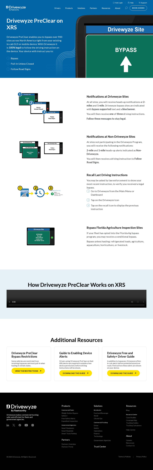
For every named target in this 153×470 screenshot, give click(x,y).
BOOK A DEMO (138, 8)
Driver (96, 425)
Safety (96, 428)
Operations (98, 431)
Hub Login (119, 3)
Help (132, 3)
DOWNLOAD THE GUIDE (74, 373)
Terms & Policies (124, 457)
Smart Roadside (67, 431)
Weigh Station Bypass (70, 413)
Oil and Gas (98, 418)
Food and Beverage (101, 413)
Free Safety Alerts (68, 418)
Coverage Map (131, 420)
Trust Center (100, 446)
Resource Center (131, 414)
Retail (96, 416)
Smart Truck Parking (69, 433)
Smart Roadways (68, 428)
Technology (98, 436)
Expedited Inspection (70, 421)
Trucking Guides (132, 423)
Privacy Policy (141, 457)
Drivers (57, 8)
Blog (127, 410)
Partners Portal (67, 447)
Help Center (130, 430)
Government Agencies (102, 440)
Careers (129, 440)
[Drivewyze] (18, 8)
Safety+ (65, 416)
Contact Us (130, 446)
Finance (97, 433)
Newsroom (130, 443)
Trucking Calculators (134, 425)
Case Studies (131, 417)
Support (144, 3)
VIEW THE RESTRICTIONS (26, 371)
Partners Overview (69, 444)
